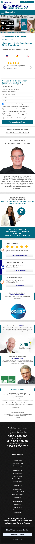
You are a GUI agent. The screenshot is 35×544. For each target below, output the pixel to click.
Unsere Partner (17, 466)
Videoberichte (17, 512)
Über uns (17, 458)
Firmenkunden (17, 507)
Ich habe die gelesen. (16, 118)
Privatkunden (17, 504)
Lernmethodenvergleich (17, 492)
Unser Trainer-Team (17, 463)
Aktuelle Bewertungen (19, 255)
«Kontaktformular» (27, 2)
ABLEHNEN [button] (17, 539)
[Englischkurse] (16, 6)
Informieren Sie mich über (14, 109)
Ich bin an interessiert (15, 111)
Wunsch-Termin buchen (17, 132)
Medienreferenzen (18, 510)
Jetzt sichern (19, 285)
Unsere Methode (17, 489)
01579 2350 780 (17, 446)
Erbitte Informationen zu (16, 114)
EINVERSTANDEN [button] (17, 534)
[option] (17, 69)
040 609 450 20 (17, 441)
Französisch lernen (17, 479)
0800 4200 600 (17, 436)
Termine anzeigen (20, 270)
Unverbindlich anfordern (17, 122)
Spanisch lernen (17, 476)
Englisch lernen (17, 473)
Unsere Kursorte (17, 460)
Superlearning (17, 497)
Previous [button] (4, 67)
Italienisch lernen (17, 481)
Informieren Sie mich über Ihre (16, 104)
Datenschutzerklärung (17, 118)
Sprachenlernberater (17, 494)
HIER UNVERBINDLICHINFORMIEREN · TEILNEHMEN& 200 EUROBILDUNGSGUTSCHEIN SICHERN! (17, 232)
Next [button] (31, 67)
